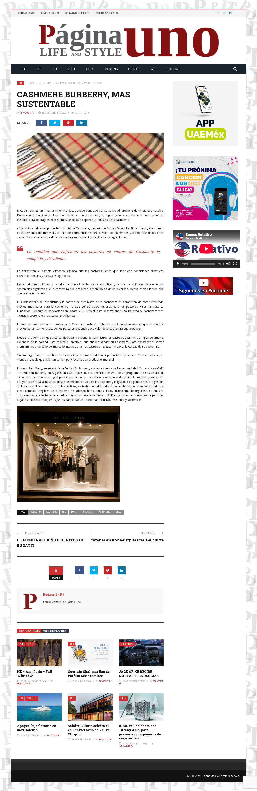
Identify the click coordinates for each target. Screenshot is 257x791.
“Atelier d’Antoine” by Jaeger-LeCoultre (127, 540)
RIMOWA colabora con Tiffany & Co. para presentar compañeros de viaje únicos (140, 732)
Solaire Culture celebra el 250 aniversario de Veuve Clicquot (89, 730)
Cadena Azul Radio (107, 12)
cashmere (51, 511)
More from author (55, 631)
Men (21, 644)
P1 (23, 69)
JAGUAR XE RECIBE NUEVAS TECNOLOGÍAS (139, 673)
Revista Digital (50, 12)
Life (38, 69)
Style (71, 69)
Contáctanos (26, 12)
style (118, 511)
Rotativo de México (77, 12)
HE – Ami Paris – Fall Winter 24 (34, 673)
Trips (123, 698)
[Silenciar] (228, 264)
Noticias (172, 69)
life (64, 511)
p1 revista (87, 511)
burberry (35, 511)
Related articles (29, 631)
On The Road (127, 644)
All (153, 69)
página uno (104, 511)
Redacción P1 (27, 112)
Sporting (111, 69)
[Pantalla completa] (235, 264)
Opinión (134, 69)
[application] (206, 249)
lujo (73, 511)
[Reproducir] (178, 264)
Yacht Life (32, 698)
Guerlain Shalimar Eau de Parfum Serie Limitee (89, 673)
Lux (54, 69)
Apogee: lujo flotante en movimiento (36, 728)
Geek (89, 69)
